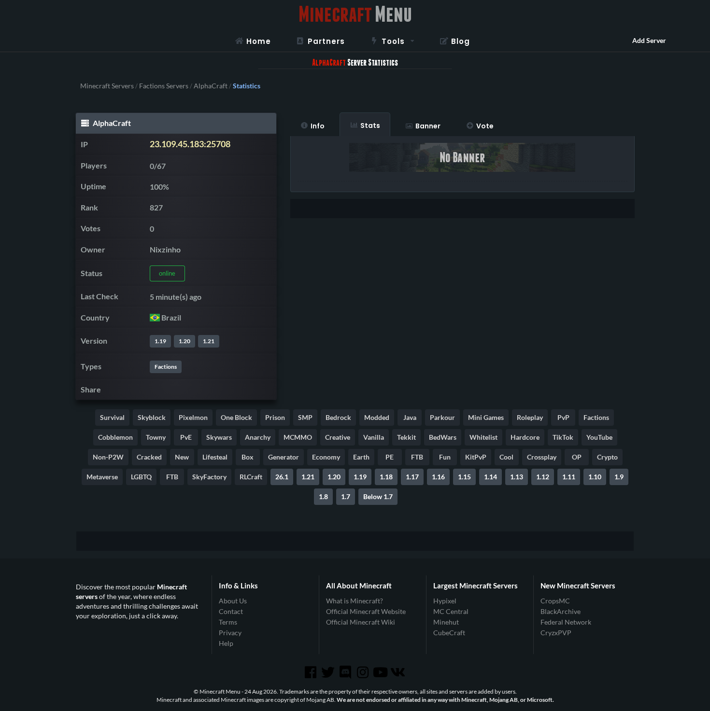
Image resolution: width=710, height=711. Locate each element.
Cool (506, 457)
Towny (156, 437)
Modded (376, 417)
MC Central (451, 611)
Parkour (442, 417)
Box (247, 457)
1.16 (438, 477)
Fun (445, 457)
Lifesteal (214, 457)
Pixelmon (193, 417)
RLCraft (251, 477)
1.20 (184, 341)
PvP (563, 417)
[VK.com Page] (398, 672)
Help (226, 643)
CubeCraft (449, 632)
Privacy (230, 632)
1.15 (464, 477)
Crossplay (541, 457)
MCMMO (298, 437)
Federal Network (565, 622)
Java (409, 417)
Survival (112, 417)
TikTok (563, 437)
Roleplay (530, 417)
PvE (186, 437)
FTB (417, 457)
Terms (228, 622)
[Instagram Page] (363, 672)
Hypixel (444, 601)
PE (389, 457)
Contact (231, 611)
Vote (485, 126)
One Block (236, 417)
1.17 (412, 477)
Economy (326, 457)
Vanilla (373, 437)
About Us (233, 601)
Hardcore (525, 437)
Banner (427, 126)
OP (577, 457)
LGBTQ (141, 477)
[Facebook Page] (311, 672)
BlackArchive (560, 611)
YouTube (599, 437)
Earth (361, 457)
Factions (166, 366)
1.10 (594, 477)
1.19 (160, 341)
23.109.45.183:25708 (190, 144)
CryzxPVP (555, 632)
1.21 (208, 341)
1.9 (619, 477)
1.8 (323, 496)
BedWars (442, 437)
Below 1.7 (378, 496)
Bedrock (338, 417)
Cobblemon (115, 437)
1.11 (568, 477)
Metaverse (102, 477)
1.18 (386, 477)
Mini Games (486, 417)
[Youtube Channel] (381, 672)
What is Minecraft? (354, 601)
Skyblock (152, 417)
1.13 (516, 477)
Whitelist (483, 437)
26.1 (281, 477)
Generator (283, 457)
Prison (275, 417)
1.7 (345, 496)
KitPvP (475, 457)
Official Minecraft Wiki (360, 622)
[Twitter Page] (329, 672)
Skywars (219, 437)
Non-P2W (108, 457)
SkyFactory (209, 477)
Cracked (149, 457)
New (182, 457)
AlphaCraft (210, 86)
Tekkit (406, 437)
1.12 (542, 477)
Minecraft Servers (107, 86)
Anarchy (257, 437)
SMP (305, 417)
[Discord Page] (346, 672)
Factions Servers (163, 86)
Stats (370, 125)
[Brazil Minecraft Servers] (155, 317)
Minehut (446, 622)
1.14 (490, 477)
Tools (393, 41)
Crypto (607, 457)
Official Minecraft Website (366, 611)
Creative (337, 437)
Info (318, 126)
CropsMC (555, 601)
